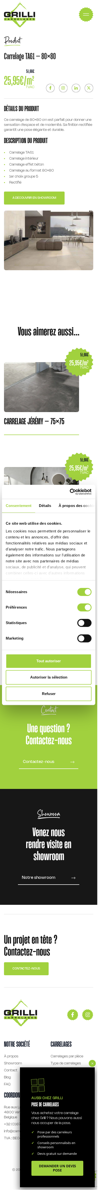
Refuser (49, 694)
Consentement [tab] (18, 505)
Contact (10, 1070)
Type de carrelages (66, 1063)
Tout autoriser (48, 661)
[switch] (84, 607)
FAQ (7, 1084)
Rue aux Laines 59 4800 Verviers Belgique (18, 1112)
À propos (11, 1056)
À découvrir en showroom (34, 198)
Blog (7, 1077)
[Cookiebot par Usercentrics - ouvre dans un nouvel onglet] (70, 491)
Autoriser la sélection (48, 677)
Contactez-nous (26, 968)
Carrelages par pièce (67, 1056)
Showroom (13, 1063)
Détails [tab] (45, 505)
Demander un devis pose (57, 1168)
